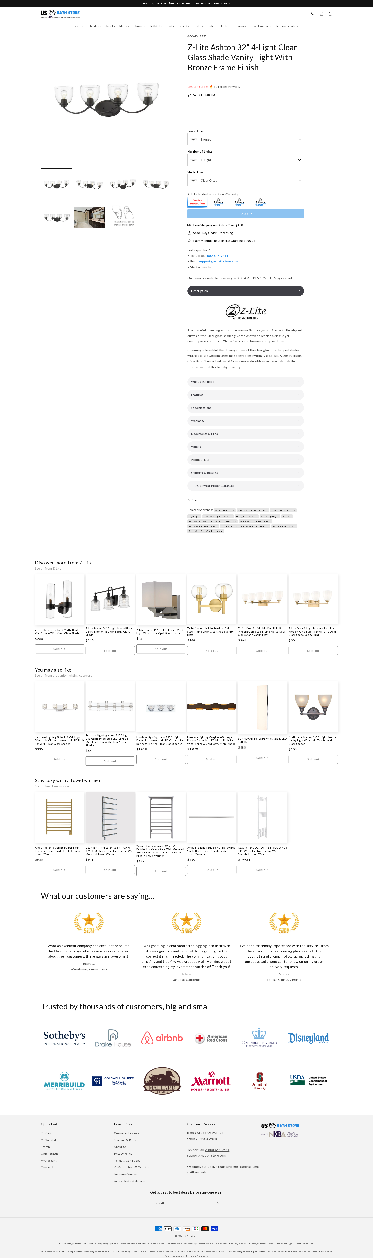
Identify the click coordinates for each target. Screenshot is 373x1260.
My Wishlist (48, 1140)
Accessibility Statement (130, 1181)
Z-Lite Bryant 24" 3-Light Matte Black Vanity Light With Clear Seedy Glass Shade (109, 632)
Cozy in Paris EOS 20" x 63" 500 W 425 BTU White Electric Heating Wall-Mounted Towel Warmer (262, 851)
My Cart (46, 1133)
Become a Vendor (125, 1174)
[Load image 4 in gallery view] (156, 184)
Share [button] (196, 499)
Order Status (49, 1153)
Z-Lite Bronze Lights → (284, 526)
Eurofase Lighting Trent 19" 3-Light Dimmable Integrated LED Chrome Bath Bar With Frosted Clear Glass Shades (160, 740)
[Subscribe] (217, 1203)
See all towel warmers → (52, 786)
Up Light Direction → (246, 516)
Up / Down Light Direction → (218, 516)
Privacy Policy (123, 1153)
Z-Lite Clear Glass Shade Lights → (206, 531)
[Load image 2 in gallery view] (89, 184)
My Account (49, 1160)
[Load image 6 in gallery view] (89, 217)
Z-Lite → (287, 516)
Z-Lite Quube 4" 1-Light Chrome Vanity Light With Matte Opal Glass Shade (160, 631)
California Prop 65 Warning (131, 1167)
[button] (80, 26)
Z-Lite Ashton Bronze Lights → (255, 521)
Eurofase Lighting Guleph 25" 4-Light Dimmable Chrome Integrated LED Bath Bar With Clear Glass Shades (59, 740)
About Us (120, 1146)
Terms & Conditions (127, 1160)
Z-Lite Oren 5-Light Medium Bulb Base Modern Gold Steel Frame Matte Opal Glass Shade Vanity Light (261, 632)
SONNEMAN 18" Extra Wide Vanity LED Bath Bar (262, 740)
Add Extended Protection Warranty (212, 194)
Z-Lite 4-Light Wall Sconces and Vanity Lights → (212, 521)
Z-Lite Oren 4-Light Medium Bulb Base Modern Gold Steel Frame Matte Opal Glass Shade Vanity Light (312, 632)
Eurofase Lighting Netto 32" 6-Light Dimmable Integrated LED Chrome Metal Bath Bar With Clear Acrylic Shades (107, 740)
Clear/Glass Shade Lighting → (253, 510)
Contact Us (48, 1167)
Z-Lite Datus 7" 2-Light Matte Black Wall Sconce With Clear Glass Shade (57, 631)
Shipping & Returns (127, 1140)
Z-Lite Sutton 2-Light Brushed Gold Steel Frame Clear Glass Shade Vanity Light (210, 632)
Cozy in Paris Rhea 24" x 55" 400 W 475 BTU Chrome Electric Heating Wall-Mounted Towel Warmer (110, 851)
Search (45, 1146)
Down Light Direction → (283, 510)
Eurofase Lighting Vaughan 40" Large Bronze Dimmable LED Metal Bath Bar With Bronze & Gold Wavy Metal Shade (211, 740)
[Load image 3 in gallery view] (123, 184)
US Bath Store (191, 1236)
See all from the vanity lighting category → (65, 675)
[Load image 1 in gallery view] (56, 184)
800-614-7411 (217, 255)
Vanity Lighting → (270, 516)
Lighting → (194, 516)
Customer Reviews (126, 1133)
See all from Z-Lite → (50, 568)
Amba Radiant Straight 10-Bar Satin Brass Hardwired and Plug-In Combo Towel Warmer (57, 851)
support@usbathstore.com (218, 261)
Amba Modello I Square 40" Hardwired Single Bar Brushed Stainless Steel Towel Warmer (211, 851)
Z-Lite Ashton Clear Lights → (203, 526)
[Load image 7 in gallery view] (123, 217)
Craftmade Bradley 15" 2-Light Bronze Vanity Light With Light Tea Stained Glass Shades (312, 740)
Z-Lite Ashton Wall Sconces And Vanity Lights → (245, 526)
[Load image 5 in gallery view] (56, 217)
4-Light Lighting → (224, 510)
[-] (197, 202)
